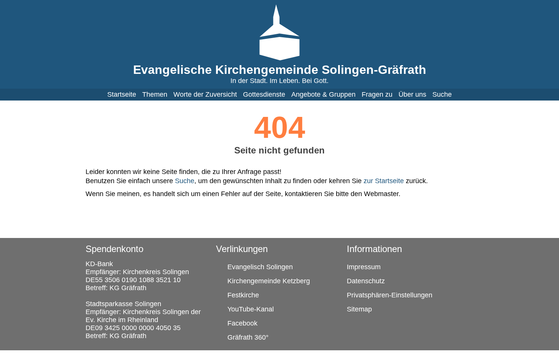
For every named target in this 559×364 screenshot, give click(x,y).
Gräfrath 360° (247, 337)
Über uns (412, 94)
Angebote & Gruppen (323, 94)
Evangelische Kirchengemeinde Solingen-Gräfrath (279, 70)
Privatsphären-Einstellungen (389, 295)
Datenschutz (366, 281)
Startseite (121, 94)
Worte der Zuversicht (205, 94)
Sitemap (359, 309)
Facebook (242, 323)
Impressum (364, 267)
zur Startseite (384, 181)
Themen (154, 94)
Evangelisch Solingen (260, 267)
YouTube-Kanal (250, 309)
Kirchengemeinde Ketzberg (268, 281)
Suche (442, 94)
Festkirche (243, 295)
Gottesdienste (264, 94)
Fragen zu (377, 94)
